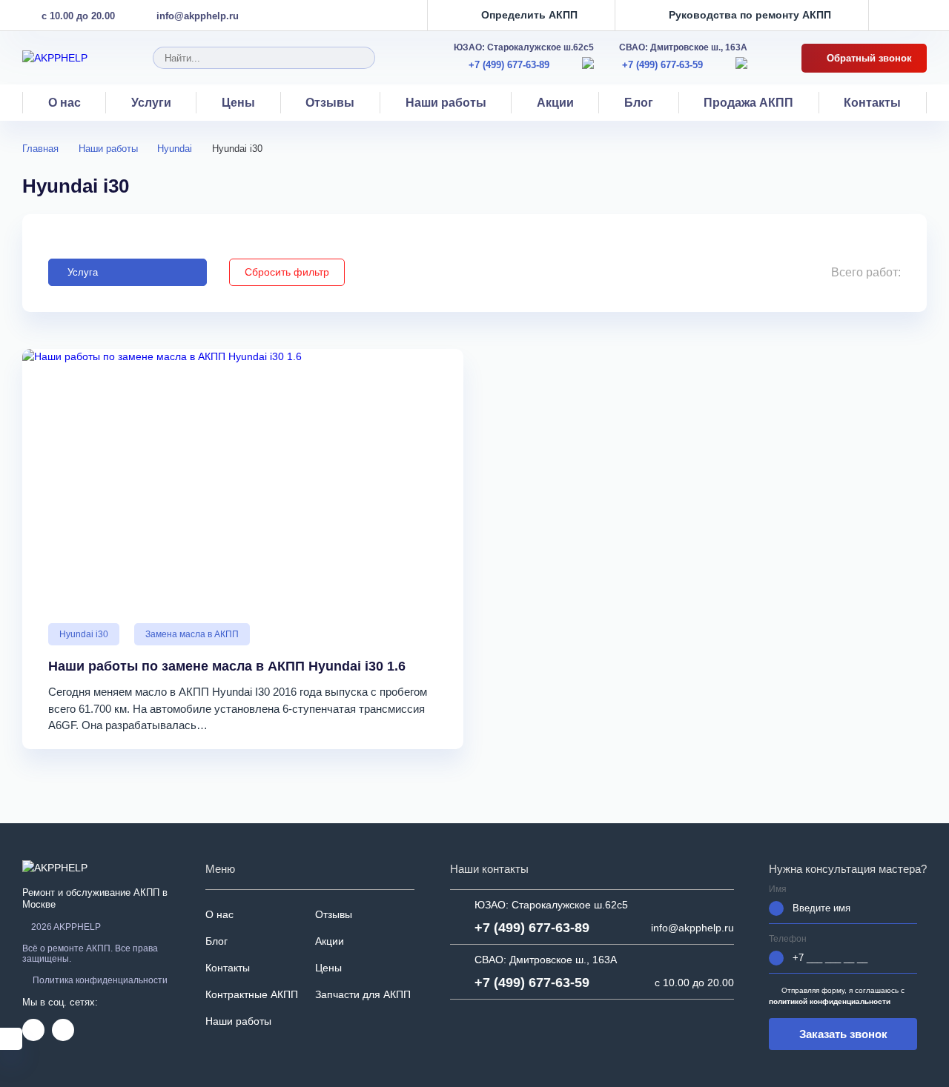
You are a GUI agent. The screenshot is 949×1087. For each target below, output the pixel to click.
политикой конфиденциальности (829, 1001)
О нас (64, 102)
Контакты (872, 102)
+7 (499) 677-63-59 (662, 64)
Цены (238, 102)
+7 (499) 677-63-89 (509, 64)
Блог (638, 102)
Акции (555, 102)
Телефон (788, 939)
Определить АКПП (529, 15)
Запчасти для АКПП (363, 994)
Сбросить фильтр (287, 272)
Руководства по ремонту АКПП (750, 15)
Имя (778, 889)
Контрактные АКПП (251, 994)
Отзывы (329, 102)
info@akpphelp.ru (197, 15)
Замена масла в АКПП (192, 634)
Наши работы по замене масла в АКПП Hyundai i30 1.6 (227, 666)
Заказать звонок (843, 1034)
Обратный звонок (868, 58)
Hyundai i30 (83, 634)
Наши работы (446, 102)
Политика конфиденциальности (100, 980)
